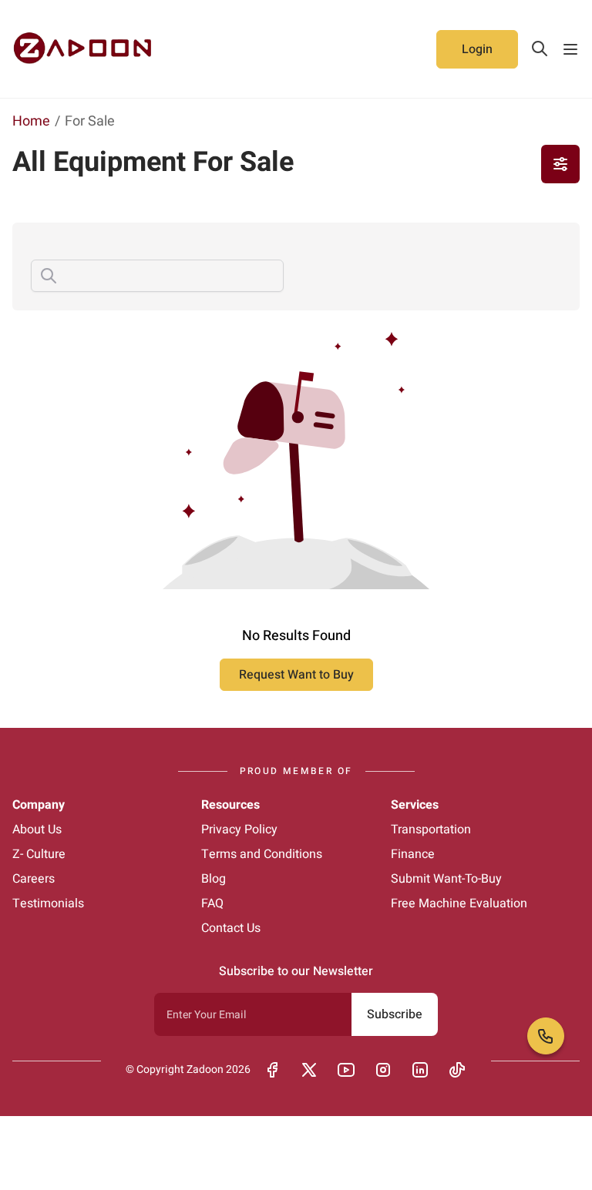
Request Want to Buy (296, 674)
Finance (413, 854)
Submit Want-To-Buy (446, 879)
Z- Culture (39, 854)
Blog (213, 879)
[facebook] (272, 1070)
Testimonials (48, 903)
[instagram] (383, 1070)
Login (477, 49)
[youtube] (346, 1070)
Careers (33, 879)
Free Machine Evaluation (459, 903)
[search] (539, 48)
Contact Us (231, 928)
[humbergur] (570, 49)
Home (31, 121)
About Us (37, 829)
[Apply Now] (560, 164)
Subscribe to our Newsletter (296, 971)
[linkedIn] (420, 1070)
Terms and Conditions (261, 854)
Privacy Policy (239, 829)
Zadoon (205, 1069)
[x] (309, 1070)
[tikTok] (457, 1070)
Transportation (431, 829)
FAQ (212, 903)
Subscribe (394, 1014)
